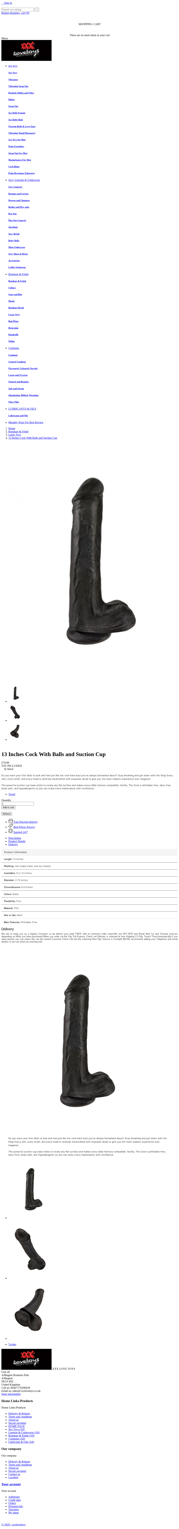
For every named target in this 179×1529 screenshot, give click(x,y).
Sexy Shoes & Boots (18, 254)
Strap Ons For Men (17, 153)
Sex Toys (12, 72)
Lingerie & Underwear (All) (24, 1432)
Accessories (14, 260)
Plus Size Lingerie (17, 220)
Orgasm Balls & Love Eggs (21, 126)
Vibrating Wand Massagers (21, 133)
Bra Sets (12, 213)
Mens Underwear (16, 247)
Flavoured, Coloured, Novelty (23, 368)
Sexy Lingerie (15, 187)
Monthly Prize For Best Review (26, 422)
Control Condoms (17, 361)
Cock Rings (14, 166)
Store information (11, 1394)
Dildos (11, 99)
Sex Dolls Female (16, 113)
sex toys (12, 65)
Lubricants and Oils (18, 415)
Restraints (13, 328)
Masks (11, 301)
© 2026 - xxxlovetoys (13, 1524)
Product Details (16, 841)
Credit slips (14, 1499)
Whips (11, 341)
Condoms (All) (16, 1438)
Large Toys (14, 314)
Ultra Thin (13, 402)
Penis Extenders (16, 146)
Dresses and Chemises (19, 200)
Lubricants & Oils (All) (21, 1441)
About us (13, 1419)
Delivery (13, 844)
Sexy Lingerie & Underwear (24, 180)
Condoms (13, 348)
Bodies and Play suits (18, 207)
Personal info (15, 1506)
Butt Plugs (13, 321)
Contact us (14, 1474)
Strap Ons (13, 106)
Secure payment (17, 1422)
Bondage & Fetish (18, 274)
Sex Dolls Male (15, 119)
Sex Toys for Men (17, 139)
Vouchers (13, 1509)
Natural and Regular (18, 381)
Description (14, 838)
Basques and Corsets (18, 193)
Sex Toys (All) (16, 1429)
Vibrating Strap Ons (18, 86)
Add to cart (8, 807)
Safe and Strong (16, 388)
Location (13, 1477)
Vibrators (13, 79)
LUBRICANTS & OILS (22, 408)
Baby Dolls (13, 240)
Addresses (14, 1496)
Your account (11, 1484)
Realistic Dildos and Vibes (21, 93)
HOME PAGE (16, 1426)
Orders (12, 1503)
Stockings (13, 227)
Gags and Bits (15, 294)
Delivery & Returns (19, 1413)
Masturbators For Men (19, 160)
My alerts (13, 1512)
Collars (12, 287)
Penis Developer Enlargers (21, 173)
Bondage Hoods (16, 307)
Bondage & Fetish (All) (21, 1435)
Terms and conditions (20, 1416)
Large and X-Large (18, 375)
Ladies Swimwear (17, 267)
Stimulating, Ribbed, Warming (23, 395)
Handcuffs (13, 334)
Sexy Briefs (14, 234)
